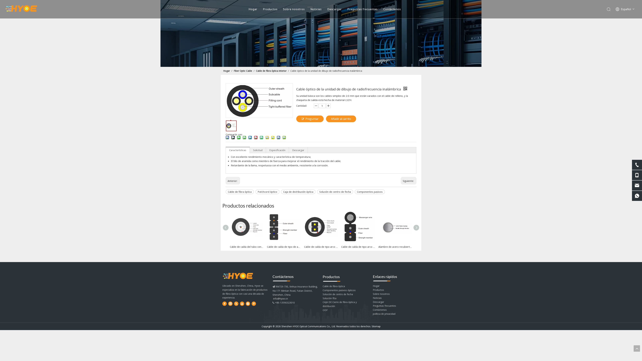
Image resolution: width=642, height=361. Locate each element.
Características (237, 150)
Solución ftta (329, 298)
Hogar (253, 9)
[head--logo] (237, 276)
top (637, 348)
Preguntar (311, 119)
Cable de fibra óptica (240, 191)
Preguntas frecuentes (362, 9)
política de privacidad (384, 313)
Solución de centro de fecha (335, 191)
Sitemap (376, 326)
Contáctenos (392, 9)
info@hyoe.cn (280, 298)
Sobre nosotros (294, 9)
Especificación (277, 150)
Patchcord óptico (267, 191)
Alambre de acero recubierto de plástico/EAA (395, 246)
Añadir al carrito (341, 119)
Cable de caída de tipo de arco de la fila (284, 246)
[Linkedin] (230, 303)
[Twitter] (236, 303)
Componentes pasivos (370, 191)
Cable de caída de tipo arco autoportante (358, 246)
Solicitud (257, 150)
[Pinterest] (254, 303)
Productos (270, 9)
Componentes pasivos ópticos (339, 290)
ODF (325, 310)
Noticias (316, 9)
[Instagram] (248, 303)
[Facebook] (224, 303)
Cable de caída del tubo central (247, 246)
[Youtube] (242, 303)
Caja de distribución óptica (298, 191)
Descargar (334, 9)
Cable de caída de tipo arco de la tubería (321, 246)
